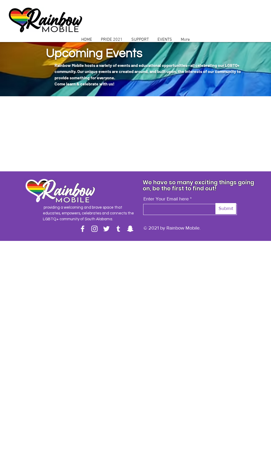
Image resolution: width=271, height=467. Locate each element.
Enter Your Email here (166, 198)
